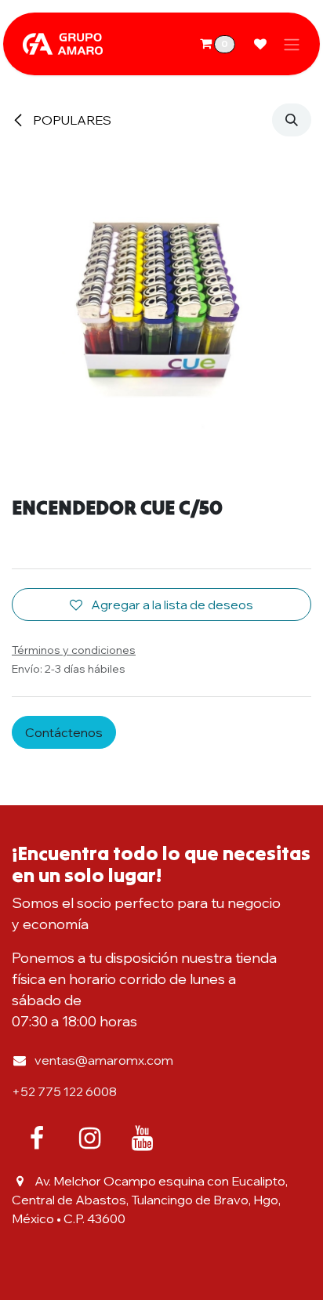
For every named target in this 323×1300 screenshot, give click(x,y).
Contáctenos (64, 732)
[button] (291, 119)
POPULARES (71, 120)
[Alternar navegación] (291, 43)
